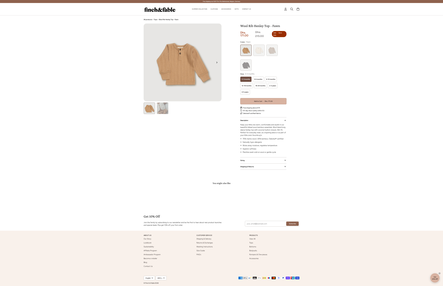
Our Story (147, 239)
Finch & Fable (149, 283)
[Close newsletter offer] (439, 273)
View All (252, 239)
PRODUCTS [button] (253, 235)
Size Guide (200, 250)
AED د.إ (159, 278)
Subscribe (292, 224)
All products (148, 19)
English (148, 278)
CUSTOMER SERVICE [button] (204, 235)
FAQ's (198, 254)
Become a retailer (150, 258)
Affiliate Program (150, 250)
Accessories (254, 258)
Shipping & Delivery (203, 239)
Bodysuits (253, 250)
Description (244, 120)
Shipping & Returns (247, 166)
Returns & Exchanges (204, 243)
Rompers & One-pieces (258, 254)
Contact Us (148, 266)
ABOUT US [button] (148, 235)
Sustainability (149, 247)
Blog (145, 262)
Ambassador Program (152, 254)
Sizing (242, 160)
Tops (155, 19)
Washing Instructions (204, 247)
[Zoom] (183, 62)
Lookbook (147, 243)
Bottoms (252, 247)
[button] (214, 9)
